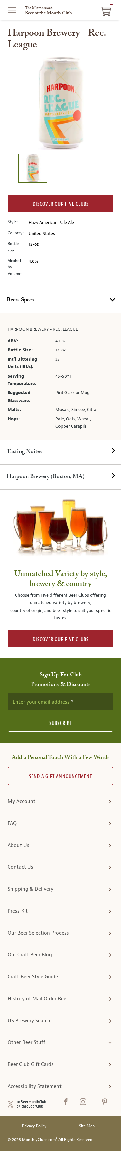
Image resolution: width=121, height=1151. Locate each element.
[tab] (60, 300)
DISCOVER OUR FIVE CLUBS (61, 639)
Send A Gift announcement (60, 776)
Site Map (87, 1126)
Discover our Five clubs (61, 204)
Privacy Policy (34, 1126)
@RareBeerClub (30, 1106)
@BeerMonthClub (31, 1102)
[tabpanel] (60, 376)
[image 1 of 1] (32, 169)
